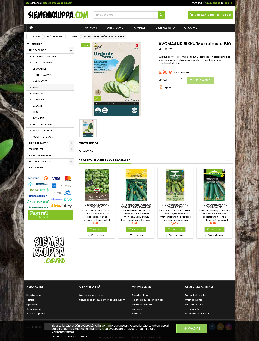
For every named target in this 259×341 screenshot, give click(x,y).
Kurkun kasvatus (194, 304)
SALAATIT (38, 106)
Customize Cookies (76, 336)
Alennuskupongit (36, 313)
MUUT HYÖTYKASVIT (44, 136)
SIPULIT (37, 112)
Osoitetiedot (33, 309)
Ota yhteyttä (89, 287)
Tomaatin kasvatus (196, 295)
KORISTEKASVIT (116, 27)
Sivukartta (137, 313)
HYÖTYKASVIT (91, 27)
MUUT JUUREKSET (42, 130)
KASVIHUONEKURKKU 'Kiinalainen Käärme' (136, 206)
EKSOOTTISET (40, 68)
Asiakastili (34, 287)
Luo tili (228, 2)
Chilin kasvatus (193, 299)
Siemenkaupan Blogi (197, 313)
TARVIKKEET (139, 27)
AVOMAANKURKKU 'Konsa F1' (214, 206)
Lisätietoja (58, 336)
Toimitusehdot (140, 295)
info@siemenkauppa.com (57, 2)
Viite (161, 49)
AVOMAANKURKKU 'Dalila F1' (175, 206)
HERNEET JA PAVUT (43, 75)
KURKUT (37, 87)
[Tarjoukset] (50, 249)
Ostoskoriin (199, 80)
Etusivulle (34, 44)
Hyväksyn (192, 328)
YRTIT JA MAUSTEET (43, 124)
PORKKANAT (40, 99)
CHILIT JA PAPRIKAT (43, 62)
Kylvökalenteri (193, 309)
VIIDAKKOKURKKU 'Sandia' (97, 206)
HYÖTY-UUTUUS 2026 (45, 56)
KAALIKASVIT (40, 81)
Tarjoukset (190, 27)
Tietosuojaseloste (142, 304)
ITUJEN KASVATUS (164, 27)
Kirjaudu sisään (211, 2)
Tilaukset (31, 299)
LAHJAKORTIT (37, 167)
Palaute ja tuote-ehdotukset (148, 299)
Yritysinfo (137, 309)
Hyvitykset (32, 304)
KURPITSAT (39, 93)
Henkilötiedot (34, 295)
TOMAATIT (38, 118)
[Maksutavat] (50, 198)
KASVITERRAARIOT (40, 155)
